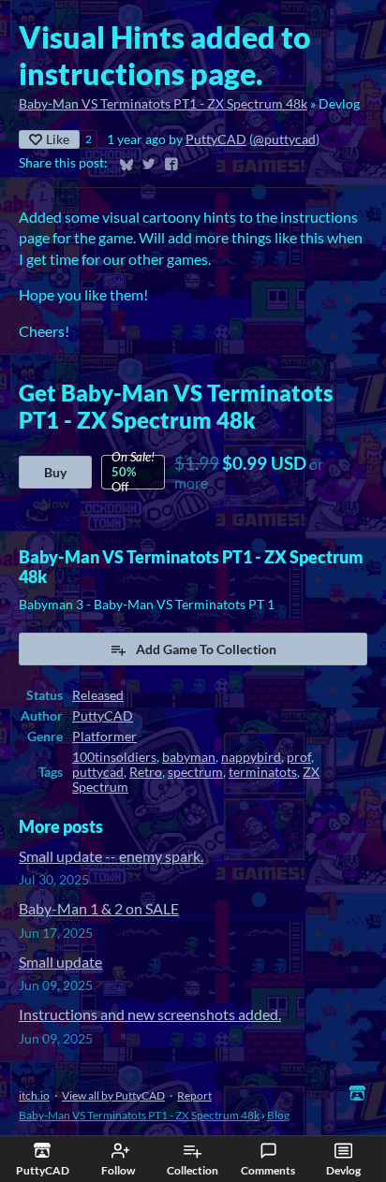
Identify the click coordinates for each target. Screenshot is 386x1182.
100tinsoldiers (114, 757)
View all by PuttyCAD (113, 1095)
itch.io (34, 1095)
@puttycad (284, 139)
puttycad (98, 772)
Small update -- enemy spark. (111, 856)
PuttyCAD (216, 139)
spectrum (195, 772)
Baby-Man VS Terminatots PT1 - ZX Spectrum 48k (163, 103)
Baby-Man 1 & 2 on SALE (99, 908)
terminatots (263, 772)
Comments (268, 1170)
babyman (188, 757)
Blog (278, 1115)
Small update (60, 961)
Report (194, 1095)
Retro (145, 772)
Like (57, 139)
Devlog (343, 1170)
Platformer (104, 736)
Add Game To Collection (206, 649)
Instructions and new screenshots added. (150, 1014)
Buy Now (55, 476)
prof (299, 757)
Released (98, 695)
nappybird (251, 757)
